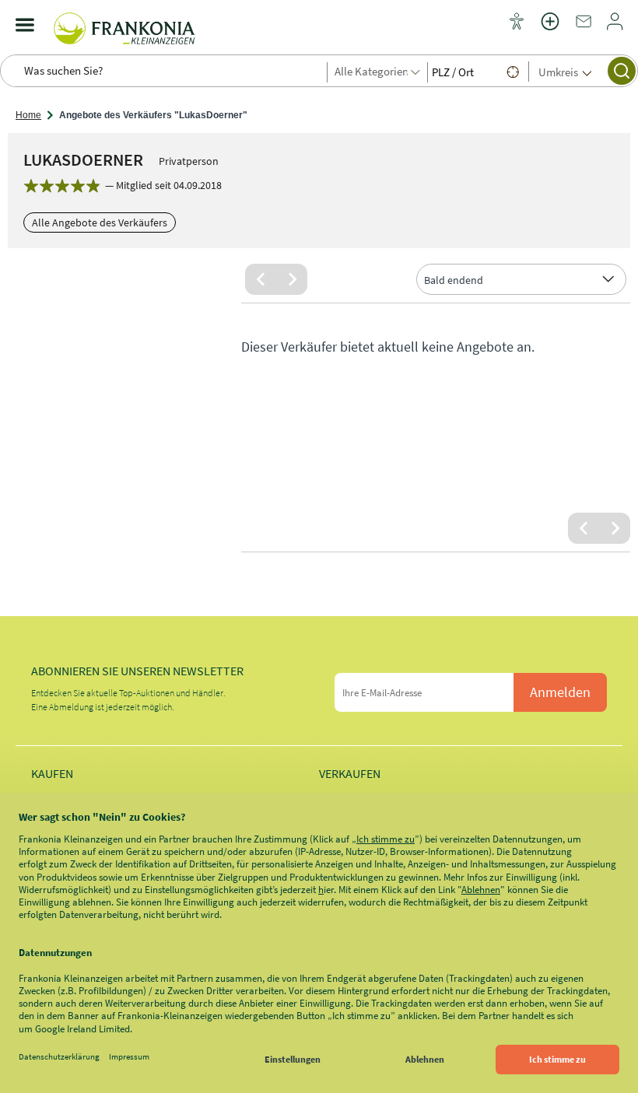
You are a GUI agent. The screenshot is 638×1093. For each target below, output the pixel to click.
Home (28, 115)
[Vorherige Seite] (260, 279)
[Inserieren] (550, 31)
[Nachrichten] (583, 26)
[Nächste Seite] (291, 279)
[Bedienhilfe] (516, 22)
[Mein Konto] (614, 26)
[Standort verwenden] (513, 71)
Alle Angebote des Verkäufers (99, 222)
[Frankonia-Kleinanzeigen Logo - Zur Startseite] (124, 24)
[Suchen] (622, 71)
